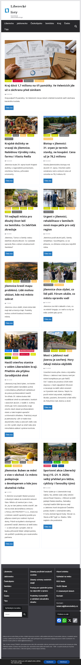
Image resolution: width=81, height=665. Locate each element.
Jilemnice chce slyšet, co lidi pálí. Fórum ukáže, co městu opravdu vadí (59, 294)
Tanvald (8, 357)
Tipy (6, 29)
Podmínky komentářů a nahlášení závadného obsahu (39, 599)
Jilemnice (8, 80)
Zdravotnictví (17, 211)
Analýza (8, 208)
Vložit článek (61, 586)
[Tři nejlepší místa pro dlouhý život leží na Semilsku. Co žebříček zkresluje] (21, 198)
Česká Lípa (8, 350)
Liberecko (9, 23)
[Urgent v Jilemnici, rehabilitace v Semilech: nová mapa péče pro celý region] (59, 198)
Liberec (15, 354)
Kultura (15, 135)
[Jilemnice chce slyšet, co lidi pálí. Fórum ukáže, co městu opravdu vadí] (59, 271)
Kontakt (59, 596)
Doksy (16, 350)
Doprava (46, 350)
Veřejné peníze (28, 80)
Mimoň (54, 465)
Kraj (59, 23)
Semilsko (49, 23)
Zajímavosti (9, 138)
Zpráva (34, 281)
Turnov (8, 211)
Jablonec (57, 462)
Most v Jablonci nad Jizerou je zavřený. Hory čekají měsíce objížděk (58, 360)
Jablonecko (22, 23)
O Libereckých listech (65, 591)
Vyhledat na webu (63, 576)
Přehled (23, 135)
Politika (62, 281)
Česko (67, 23)
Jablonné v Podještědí (26, 350)
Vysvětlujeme (39, 80)
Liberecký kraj (17, 80)
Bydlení (8, 462)
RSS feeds (60, 581)
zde (20, 663)
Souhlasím (50, 662)
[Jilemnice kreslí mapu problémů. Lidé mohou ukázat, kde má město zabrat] (21, 271)
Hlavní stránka (62, 572)
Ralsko (61, 465)
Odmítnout (63, 662)
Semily (30, 208)
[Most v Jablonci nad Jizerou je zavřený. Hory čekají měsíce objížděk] (59, 340)
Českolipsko (36, 23)
